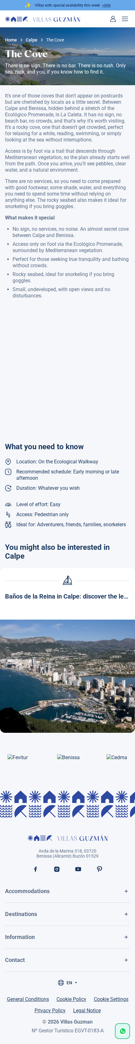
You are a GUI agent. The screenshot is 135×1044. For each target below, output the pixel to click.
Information (20, 937)
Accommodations (27, 891)
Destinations (21, 914)
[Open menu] (125, 18)
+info (106, 5)
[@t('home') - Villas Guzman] (42, 19)
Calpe (31, 39)
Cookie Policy (71, 999)
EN (69, 982)
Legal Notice (87, 1011)
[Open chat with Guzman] (122, 1031)
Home (11, 39)
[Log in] (113, 19)
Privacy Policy (50, 1011)
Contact (15, 960)
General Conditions (28, 999)
